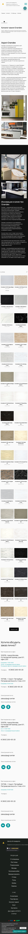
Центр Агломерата (11, 2)
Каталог (8, 13)
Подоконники (14, 865)
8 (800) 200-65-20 (15, 687)
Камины (14, 886)
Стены (14, 877)
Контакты (14, 908)
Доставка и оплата (14, 911)
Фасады (14, 868)
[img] (25, 4)
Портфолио (14, 899)
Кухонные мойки (14, 871)
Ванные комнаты (14, 874)
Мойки (14, 883)
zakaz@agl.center (8, 698)
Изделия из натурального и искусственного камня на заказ (13, 5)
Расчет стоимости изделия (19, 931)
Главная (3, 13)
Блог (14, 905)
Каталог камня (14, 902)
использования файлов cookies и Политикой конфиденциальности (9, 931)
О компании (14, 896)
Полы (14, 880)
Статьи (13, 914)
